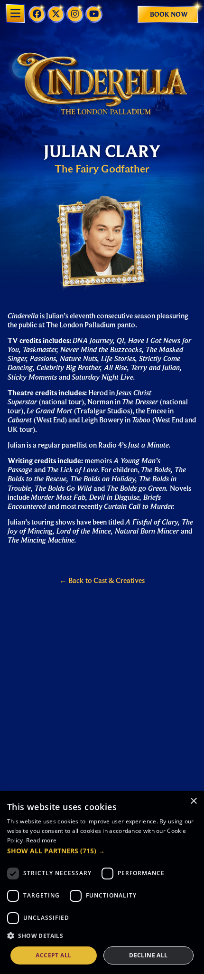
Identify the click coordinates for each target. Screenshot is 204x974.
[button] (102, 851)
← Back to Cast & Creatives (102, 580)
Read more (41, 840)
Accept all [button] (53, 955)
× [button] (193, 801)
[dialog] (102, 882)
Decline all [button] (148, 955)
